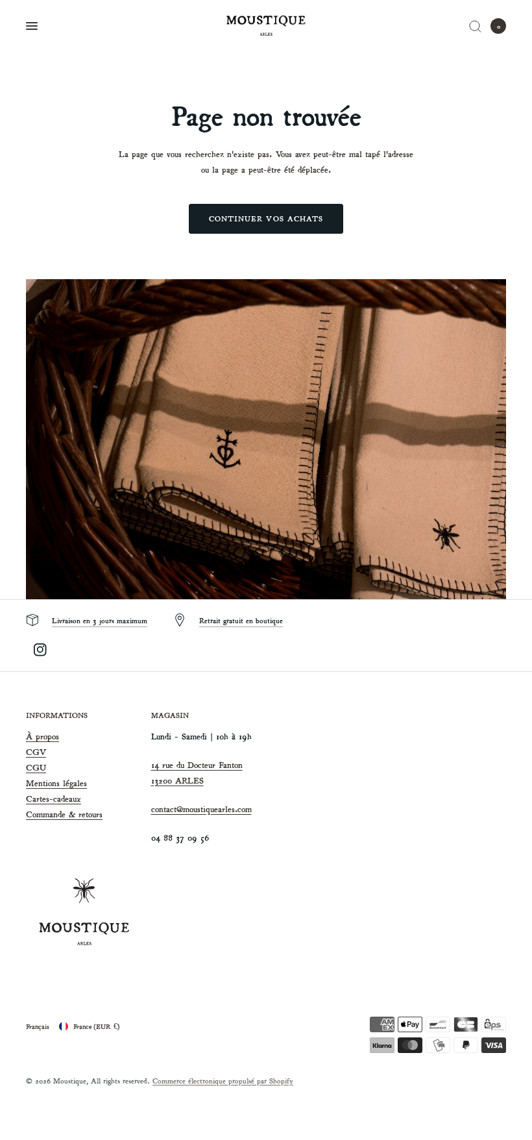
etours (92, 814)
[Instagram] (40, 650)
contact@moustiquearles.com (201, 809)
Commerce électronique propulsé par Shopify (222, 1080)
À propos (42, 736)
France (96, 1026)
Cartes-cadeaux (53, 798)
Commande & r (54, 814)
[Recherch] (475, 26)
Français (37, 1026)
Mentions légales (56, 783)
